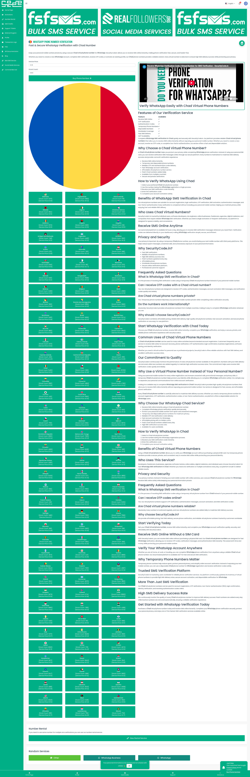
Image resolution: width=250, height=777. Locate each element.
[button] (230, 3)
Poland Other (231, 768)
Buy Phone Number (81, 78)
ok (129, 766)
